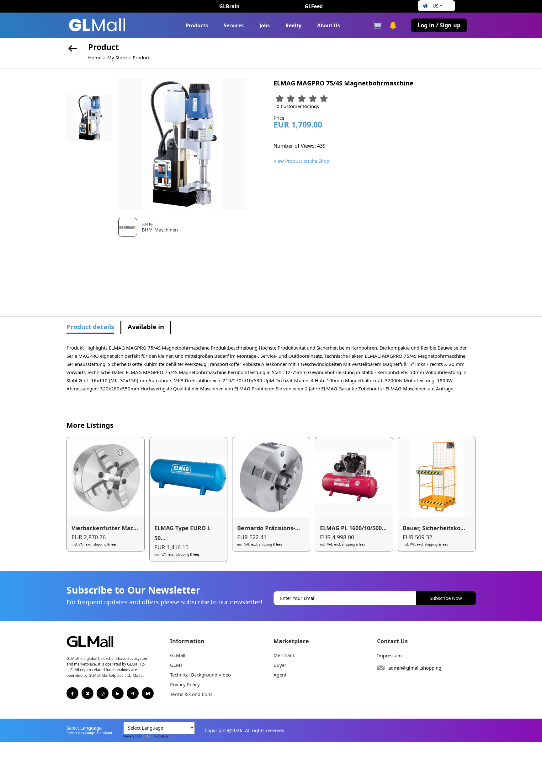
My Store (117, 57)
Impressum (389, 655)
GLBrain (229, 6)
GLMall (177, 655)
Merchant (284, 655)
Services (234, 25)
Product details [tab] (90, 327)
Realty (293, 25)
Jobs (264, 25)
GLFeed (314, 6)
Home (94, 57)
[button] (432, 5)
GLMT (176, 665)
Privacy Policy (185, 684)
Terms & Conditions (191, 694)
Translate (160, 736)
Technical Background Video (200, 674)
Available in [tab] (146, 327)
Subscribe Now (446, 598)
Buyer (280, 665)
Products (197, 25)
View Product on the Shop (301, 161)
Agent (280, 674)
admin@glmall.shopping (414, 668)
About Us (328, 25)
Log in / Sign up (438, 25)
